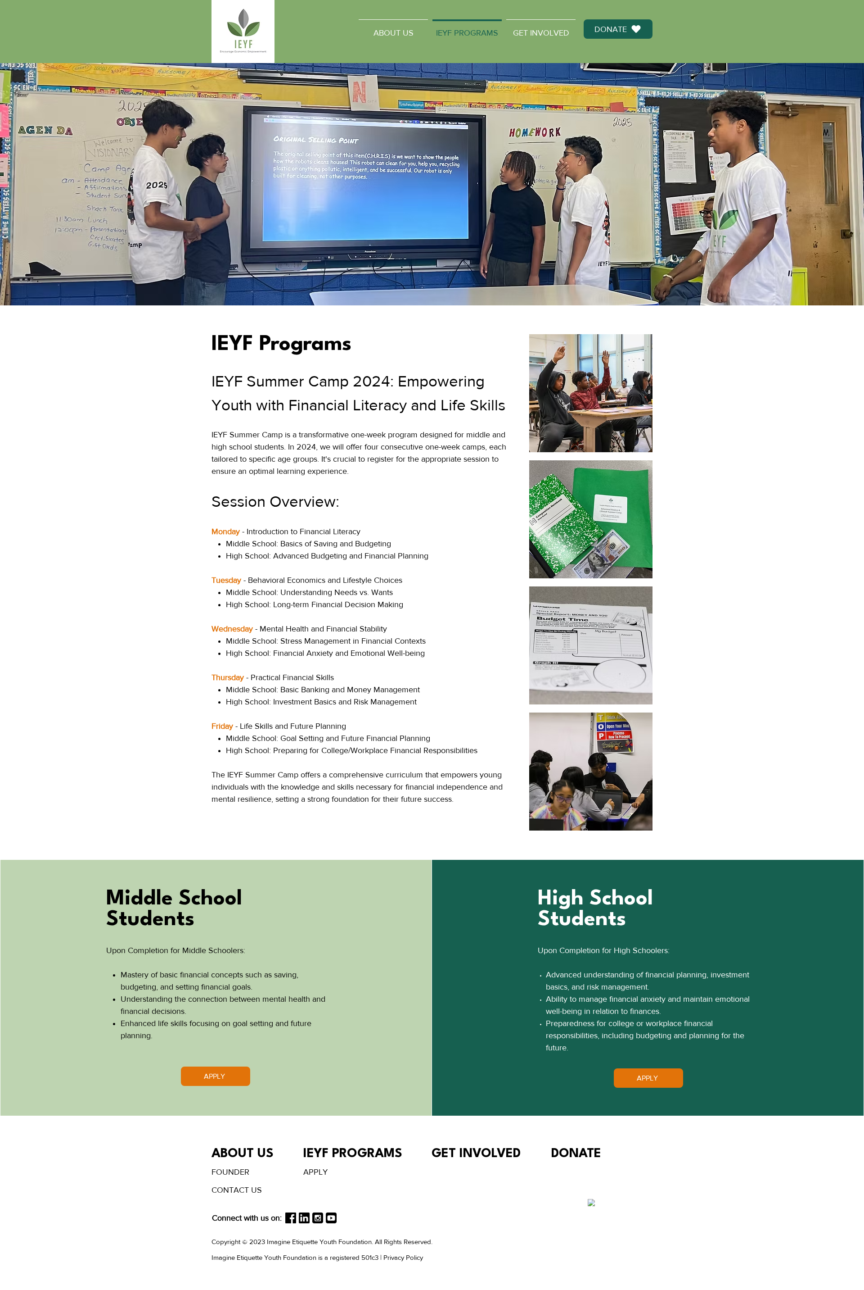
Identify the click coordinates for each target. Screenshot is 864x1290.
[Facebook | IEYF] (290, 1217)
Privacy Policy (403, 1257)
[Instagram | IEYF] (317, 1217)
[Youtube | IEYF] (331, 1217)
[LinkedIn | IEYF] (304, 1217)
